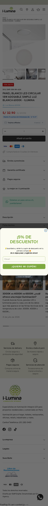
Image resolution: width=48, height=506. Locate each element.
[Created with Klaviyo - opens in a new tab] (24, 276)
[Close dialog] (45, 230)
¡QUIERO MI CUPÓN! (24, 266)
